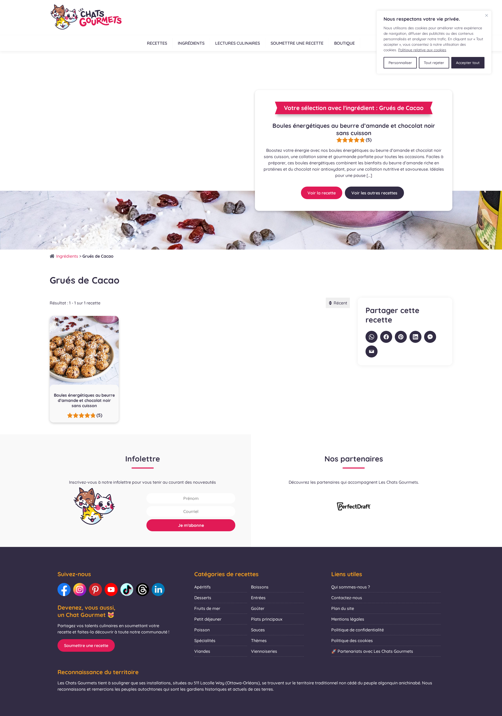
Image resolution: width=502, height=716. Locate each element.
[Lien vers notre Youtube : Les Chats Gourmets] (111, 589)
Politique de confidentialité (357, 629)
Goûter (257, 608)
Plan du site (342, 608)
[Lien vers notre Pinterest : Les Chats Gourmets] (95, 589)
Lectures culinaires (237, 43)
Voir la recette (321, 192)
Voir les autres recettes (374, 192)
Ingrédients (191, 43)
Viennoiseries (264, 651)
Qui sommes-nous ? (350, 587)
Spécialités (204, 640)
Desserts (202, 597)
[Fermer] (486, 15)
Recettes (157, 43)
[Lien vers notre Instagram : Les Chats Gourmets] (79, 589)
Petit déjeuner (207, 619)
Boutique (344, 43)
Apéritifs (202, 587)
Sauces (258, 629)
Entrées (258, 597)
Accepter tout (468, 62)
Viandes (202, 651)
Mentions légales (347, 619)
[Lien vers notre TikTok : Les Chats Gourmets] (126, 589)
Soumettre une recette (297, 43)
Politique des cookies (352, 640)
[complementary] (434, 42)
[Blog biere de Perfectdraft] (354, 506)
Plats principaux (266, 619)
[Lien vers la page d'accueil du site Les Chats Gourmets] (86, 17)
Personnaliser (400, 62)
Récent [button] (340, 302)
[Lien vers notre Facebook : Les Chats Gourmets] (64, 589)
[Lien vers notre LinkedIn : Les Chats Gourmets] (158, 589)
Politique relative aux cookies (422, 50)
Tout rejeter (434, 62)
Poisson (202, 629)
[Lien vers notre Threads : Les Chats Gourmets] (142, 589)
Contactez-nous (346, 597)
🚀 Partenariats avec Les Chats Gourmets (372, 651)
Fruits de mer (207, 608)
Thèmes (259, 640)
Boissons (260, 587)
